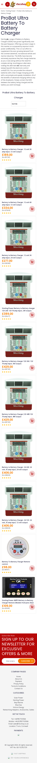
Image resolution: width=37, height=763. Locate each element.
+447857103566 (20, 719)
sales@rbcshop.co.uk (21, 724)
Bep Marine (18, 702)
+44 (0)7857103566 (21, 721)
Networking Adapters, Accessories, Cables (18, 710)
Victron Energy (18, 707)
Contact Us (19, 688)
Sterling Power (10, 11)
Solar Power (18, 698)
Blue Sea (18, 705)
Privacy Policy (18, 684)
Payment (18, 681)
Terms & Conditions (18, 686)
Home (3, 11)
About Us (18, 679)
